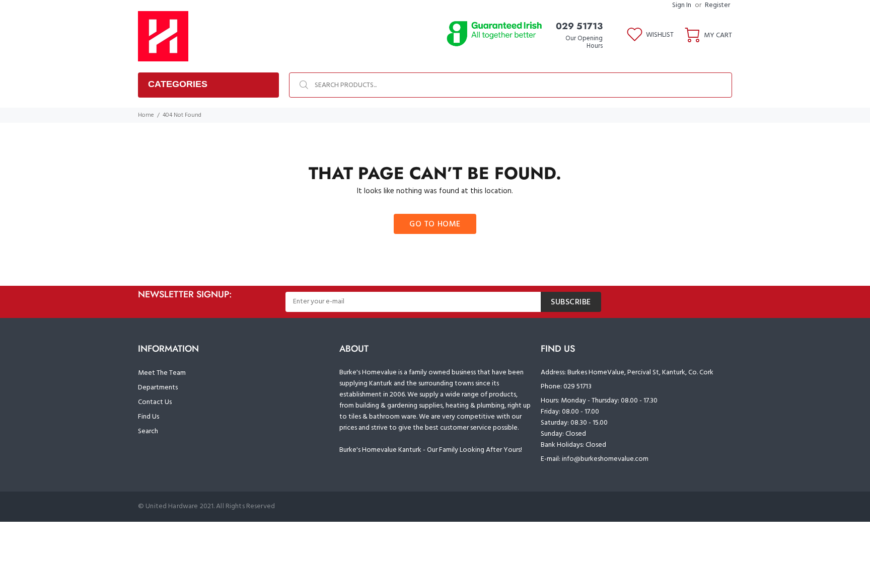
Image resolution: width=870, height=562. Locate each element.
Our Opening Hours (584, 42)
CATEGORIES (177, 84)
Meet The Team (162, 373)
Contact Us (155, 402)
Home (146, 115)
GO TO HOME (435, 224)
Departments (158, 387)
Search (148, 431)
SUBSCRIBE (571, 302)
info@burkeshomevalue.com (605, 459)
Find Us (148, 417)
